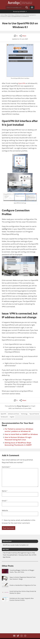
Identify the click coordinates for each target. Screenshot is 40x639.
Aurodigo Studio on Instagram (21, 635)
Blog (6, 15)
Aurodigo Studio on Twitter (18, 635)
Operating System (30, 15)
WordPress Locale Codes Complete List (15, 545)
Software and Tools (20, 15)
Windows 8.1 (3, 16)
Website (5, 510)
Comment (6, 467)
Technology (11, 15)
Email (4, 501)
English (12, 417)
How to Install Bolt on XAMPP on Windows (21, 434)
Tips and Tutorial (34, 414)
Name (4, 491)
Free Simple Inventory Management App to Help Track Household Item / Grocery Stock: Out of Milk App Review (19, 555)
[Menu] (32, 7)
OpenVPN (21, 83)
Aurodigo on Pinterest (25, 635)
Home (1, 15)
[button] (27, 7)
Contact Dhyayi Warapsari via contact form (14, 635)
